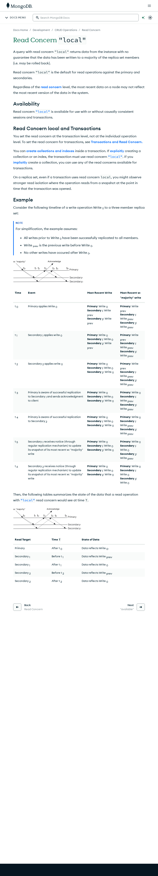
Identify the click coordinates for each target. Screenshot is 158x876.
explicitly (117, 151)
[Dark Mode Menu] (150, 17)
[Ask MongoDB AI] (143, 17)
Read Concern (91, 30)
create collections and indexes (50, 151)
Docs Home (20, 30)
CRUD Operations (66, 30)
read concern (51, 87)
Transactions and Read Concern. (117, 142)
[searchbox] (86, 17)
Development (41, 30)
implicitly (20, 162)
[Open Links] (149, 5)
